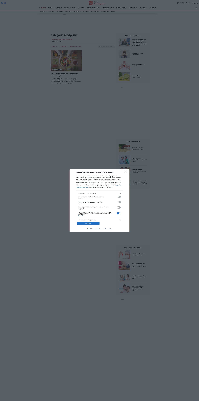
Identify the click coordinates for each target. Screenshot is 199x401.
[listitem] (99, 193)
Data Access (99, 228)
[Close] (126, 172)
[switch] (119, 197)
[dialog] (99, 200)
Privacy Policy (108, 228)
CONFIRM (88, 223)
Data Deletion (90, 228)
